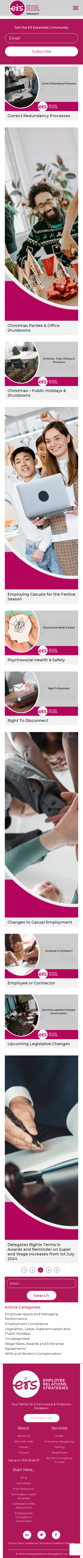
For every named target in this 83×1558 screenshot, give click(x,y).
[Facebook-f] (56, 1535)
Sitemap (70, 1543)
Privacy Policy (16, 1543)
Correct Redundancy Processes (39, 115)
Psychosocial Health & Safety (36, 660)
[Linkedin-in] (27, 1535)
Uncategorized (17, 1339)
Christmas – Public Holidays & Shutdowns (37, 393)
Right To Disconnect (28, 720)
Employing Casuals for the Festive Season (41, 596)
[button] (75, 8)
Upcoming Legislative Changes (39, 1043)
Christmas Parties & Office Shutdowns (34, 328)
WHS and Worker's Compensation (33, 1354)
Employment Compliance (26, 1324)
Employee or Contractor (31, 983)
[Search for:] (41, 1283)
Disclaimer (32, 1543)
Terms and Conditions (51, 1543)
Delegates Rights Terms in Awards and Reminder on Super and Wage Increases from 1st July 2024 (41, 1251)
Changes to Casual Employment (40, 922)
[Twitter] (41, 1535)
